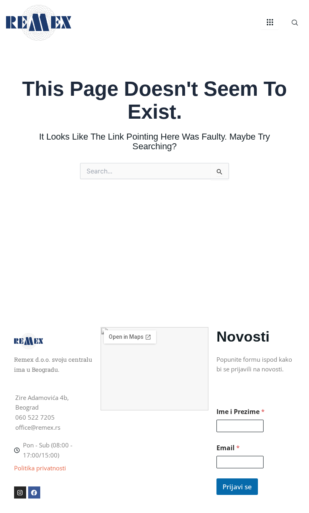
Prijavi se (237, 486)
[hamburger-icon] (270, 22)
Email (228, 448)
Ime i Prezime (240, 412)
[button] (295, 23)
